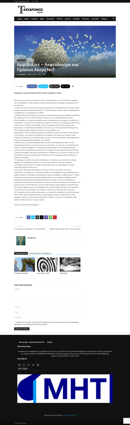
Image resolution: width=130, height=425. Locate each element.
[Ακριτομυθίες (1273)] (47, 264)
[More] (73, 86)
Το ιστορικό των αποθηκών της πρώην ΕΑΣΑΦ (29, 229)
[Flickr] (28, 365)
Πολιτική (59, 19)
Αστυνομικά (95, 19)
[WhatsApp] (50, 217)
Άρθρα (42, 19)
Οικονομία (76, 19)
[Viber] (46, 217)
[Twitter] (33, 217)
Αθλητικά (104, 19)
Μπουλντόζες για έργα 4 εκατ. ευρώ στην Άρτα (65, 229)
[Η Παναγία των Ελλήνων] (24, 264)
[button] (113, 19)
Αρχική (20, 19)
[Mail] (36, 1)
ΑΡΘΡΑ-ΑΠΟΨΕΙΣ (24, 23)
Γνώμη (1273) (63, 273)
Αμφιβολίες (23, 74)
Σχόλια (27, 19)
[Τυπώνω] (37, 217)
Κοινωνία (68, 19)
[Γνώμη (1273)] (70, 264)
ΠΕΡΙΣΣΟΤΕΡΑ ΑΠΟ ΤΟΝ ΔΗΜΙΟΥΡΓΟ (40, 253)
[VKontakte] (38, 365)
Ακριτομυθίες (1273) (43, 273)
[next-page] (18, 277)
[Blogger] (19, 365)
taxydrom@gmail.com (70, 415)
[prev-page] (15, 277)
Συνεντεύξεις (50, 19)
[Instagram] (33, 365)
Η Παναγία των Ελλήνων (21, 273)
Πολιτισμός (85, 19)
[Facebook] (33, 1)
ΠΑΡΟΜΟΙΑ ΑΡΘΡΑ (21, 253)
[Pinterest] (55, 217)
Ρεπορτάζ (34, 19)
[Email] (42, 217)
